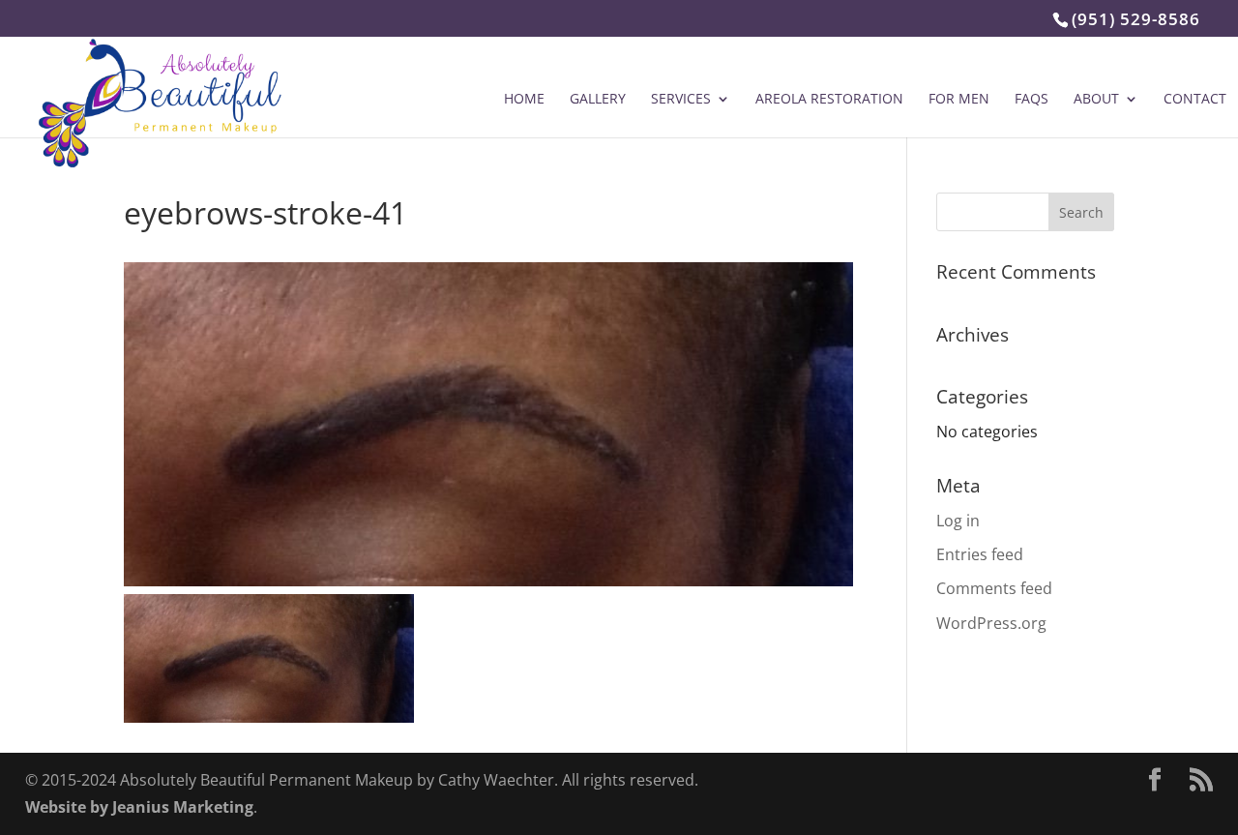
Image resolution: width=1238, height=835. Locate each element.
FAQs (1031, 99)
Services (681, 99)
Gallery (598, 99)
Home (524, 99)
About (1096, 99)
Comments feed (994, 588)
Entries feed (979, 554)
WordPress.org (991, 623)
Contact (1195, 99)
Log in (958, 520)
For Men (958, 99)
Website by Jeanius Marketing (139, 807)
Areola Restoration (829, 99)
